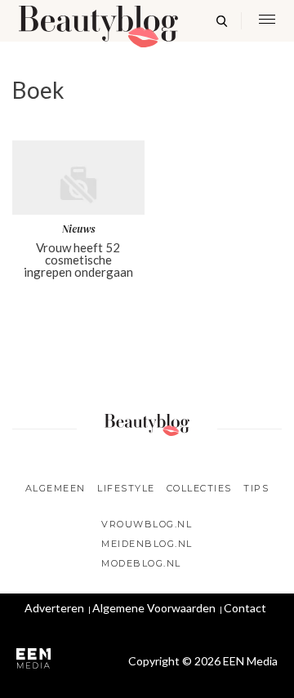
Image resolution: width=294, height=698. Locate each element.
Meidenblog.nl (147, 543)
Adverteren (54, 608)
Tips (256, 488)
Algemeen (55, 488)
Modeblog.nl (141, 563)
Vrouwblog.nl (146, 524)
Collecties (199, 488)
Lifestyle (126, 488)
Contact (245, 608)
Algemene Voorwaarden (154, 608)
